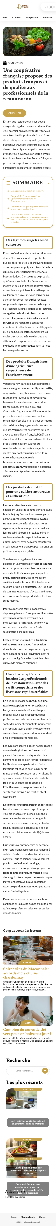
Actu (28, 1023)
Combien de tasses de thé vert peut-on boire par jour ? (27, 1032)
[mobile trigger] (5, 7)
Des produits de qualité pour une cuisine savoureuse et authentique (29, 208)
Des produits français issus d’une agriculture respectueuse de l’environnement (25, 198)
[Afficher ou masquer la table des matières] (46, 183)
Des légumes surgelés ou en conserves (28, 191)
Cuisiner (14, 113)
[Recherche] (45, 7)
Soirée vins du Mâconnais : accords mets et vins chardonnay (26, 973)
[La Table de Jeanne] (22, 7)
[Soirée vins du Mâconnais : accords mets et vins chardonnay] (28, 950)
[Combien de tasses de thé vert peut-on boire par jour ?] (28, 1011)
